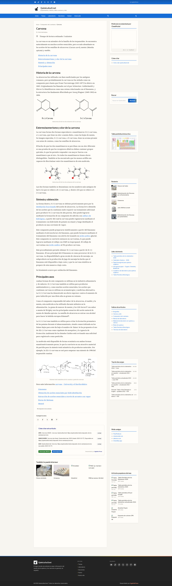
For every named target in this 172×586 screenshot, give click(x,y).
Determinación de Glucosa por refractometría (126, 194)
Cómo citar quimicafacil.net (121, 63)
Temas (43, 16)
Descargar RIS (57, 451)
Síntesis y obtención (46, 62)
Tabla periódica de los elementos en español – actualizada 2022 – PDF (121, 373)
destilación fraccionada (46, 207)
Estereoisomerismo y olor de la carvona (54, 59)
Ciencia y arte (117, 314)
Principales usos (45, 66)
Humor (69, 16)
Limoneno (42, 389)
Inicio (36, 16)
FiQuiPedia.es (117, 434)
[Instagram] (48, 2)
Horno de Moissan (45, 400)
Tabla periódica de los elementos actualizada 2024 (127, 501)
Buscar (132, 100)
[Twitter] (44, 2)
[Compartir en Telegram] (52, 419)
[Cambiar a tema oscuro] (136, 16)
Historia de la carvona (47, 55)
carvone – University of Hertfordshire (71, 384)
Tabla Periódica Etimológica (121, 275)
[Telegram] (54, 2)
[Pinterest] (51, 2)
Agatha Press (98, 451)
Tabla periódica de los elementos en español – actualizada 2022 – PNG (121, 384)
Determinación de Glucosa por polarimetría (126, 215)
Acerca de (77, 16)
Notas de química (118, 325)
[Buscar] (108, 16)
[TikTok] (38, 2)
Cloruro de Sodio (123, 186)
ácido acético (85, 236)
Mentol (41, 403)
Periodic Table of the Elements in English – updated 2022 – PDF (121, 390)
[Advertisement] (124, 79)
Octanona (121, 200)
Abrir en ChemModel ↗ (129, 50)
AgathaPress (134, 583)
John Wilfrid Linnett (124, 207)
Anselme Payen (123, 508)
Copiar (99, 433)
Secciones (61, 16)
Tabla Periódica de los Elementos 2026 (125, 478)
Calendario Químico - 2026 (121, 260)
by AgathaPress (134, 2)
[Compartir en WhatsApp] (38, 419)
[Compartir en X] (47, 419)
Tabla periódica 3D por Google (125, 493)
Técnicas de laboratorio (120, 329)
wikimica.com (117, 438)
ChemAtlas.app (117, 441)
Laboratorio (51, 16)
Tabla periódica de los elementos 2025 (125, 486)
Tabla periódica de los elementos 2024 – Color (121, 367)
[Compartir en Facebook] (42, 419)
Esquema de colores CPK (125, 515)
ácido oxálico (54, 245)
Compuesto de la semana (47, 24)
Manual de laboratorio (119, 318)
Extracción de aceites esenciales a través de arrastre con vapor (64, 396)
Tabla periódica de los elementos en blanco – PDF (122, 395)
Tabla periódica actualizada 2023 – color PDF (121, 379)
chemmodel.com (118, 436)
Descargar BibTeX (45, 451)
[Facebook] (41, 2)
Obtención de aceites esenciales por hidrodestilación (60, 393)
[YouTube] (35, 2)
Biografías (116, 311)
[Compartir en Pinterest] (56, 419)
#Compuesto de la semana (44, 408)
